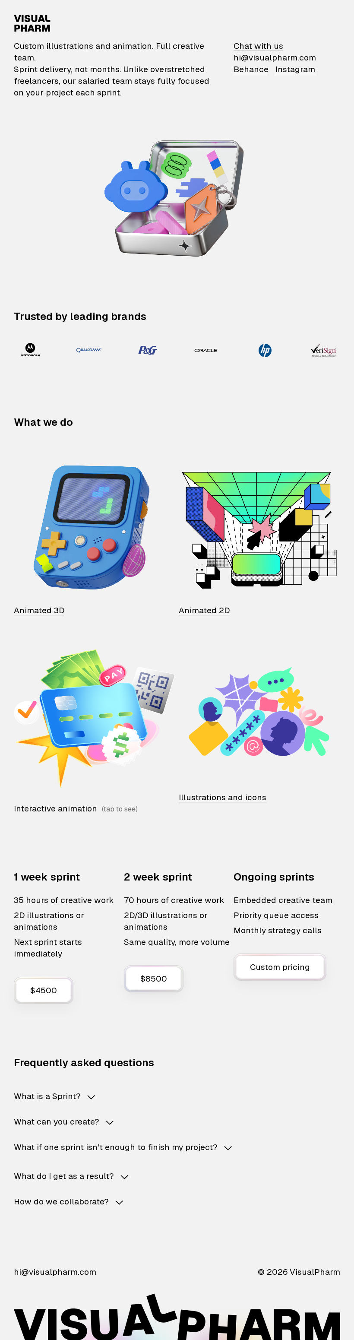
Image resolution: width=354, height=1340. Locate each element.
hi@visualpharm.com (275, 57)
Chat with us (258, 46)
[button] (177, 1096)
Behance (251, 69)
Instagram (295, 69)
